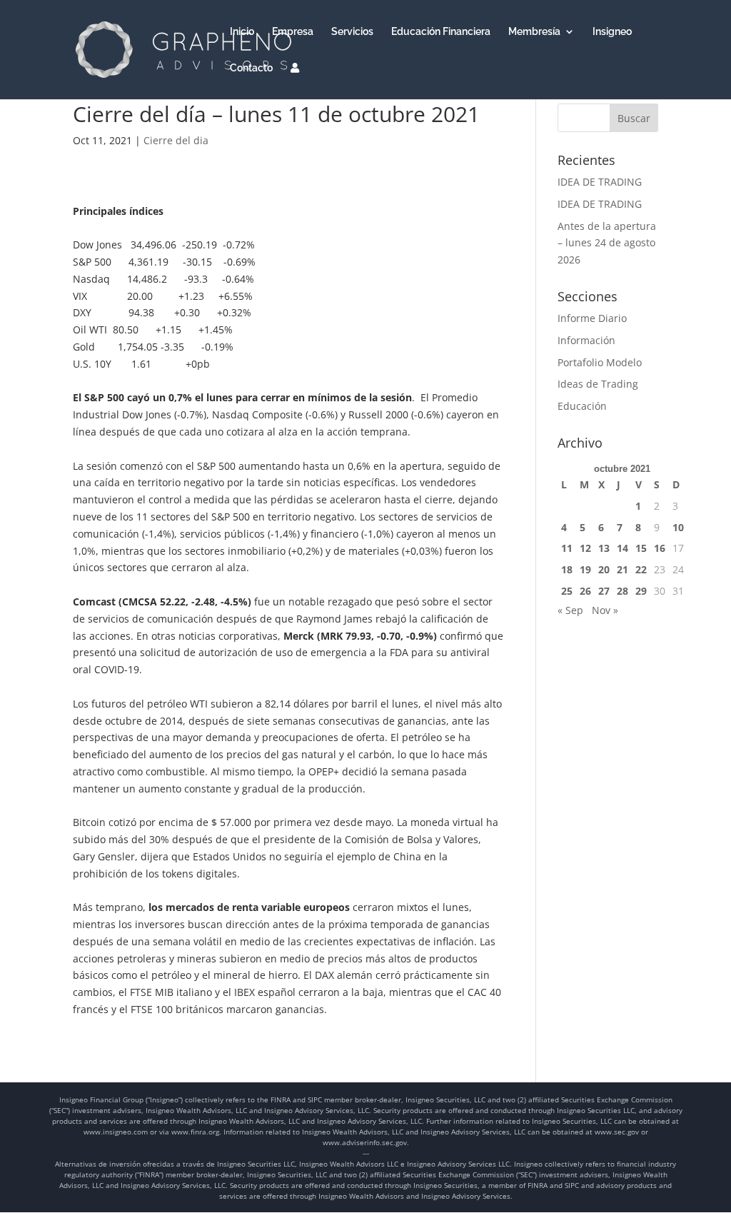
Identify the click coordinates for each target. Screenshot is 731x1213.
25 (567, 591)
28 (622, 591)
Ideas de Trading (598, 384)
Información (586, 340)
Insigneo (612, 31)
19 (585, 569)
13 (604, 548)
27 (604, 591)
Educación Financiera (440, 31)
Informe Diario (592, 318)
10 (678, 527)
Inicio (242, 31)
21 (622, 569)
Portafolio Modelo (600, 362)
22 (641, 569)
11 (567, 548)
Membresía (534, 31)
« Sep (570, 610)
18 (567, 569)
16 (659, 548)
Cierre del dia (175, 140)
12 (585, 548)
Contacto (251, 68)
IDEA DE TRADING (600, 181)
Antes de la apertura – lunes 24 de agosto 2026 (607, 243)
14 (622, 548)
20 (604, 569)
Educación (582, 406)
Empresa (292, 31)
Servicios (352, 31)
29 (641, 591)
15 (641, 548)
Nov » (605, 610)
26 (585, 591)
